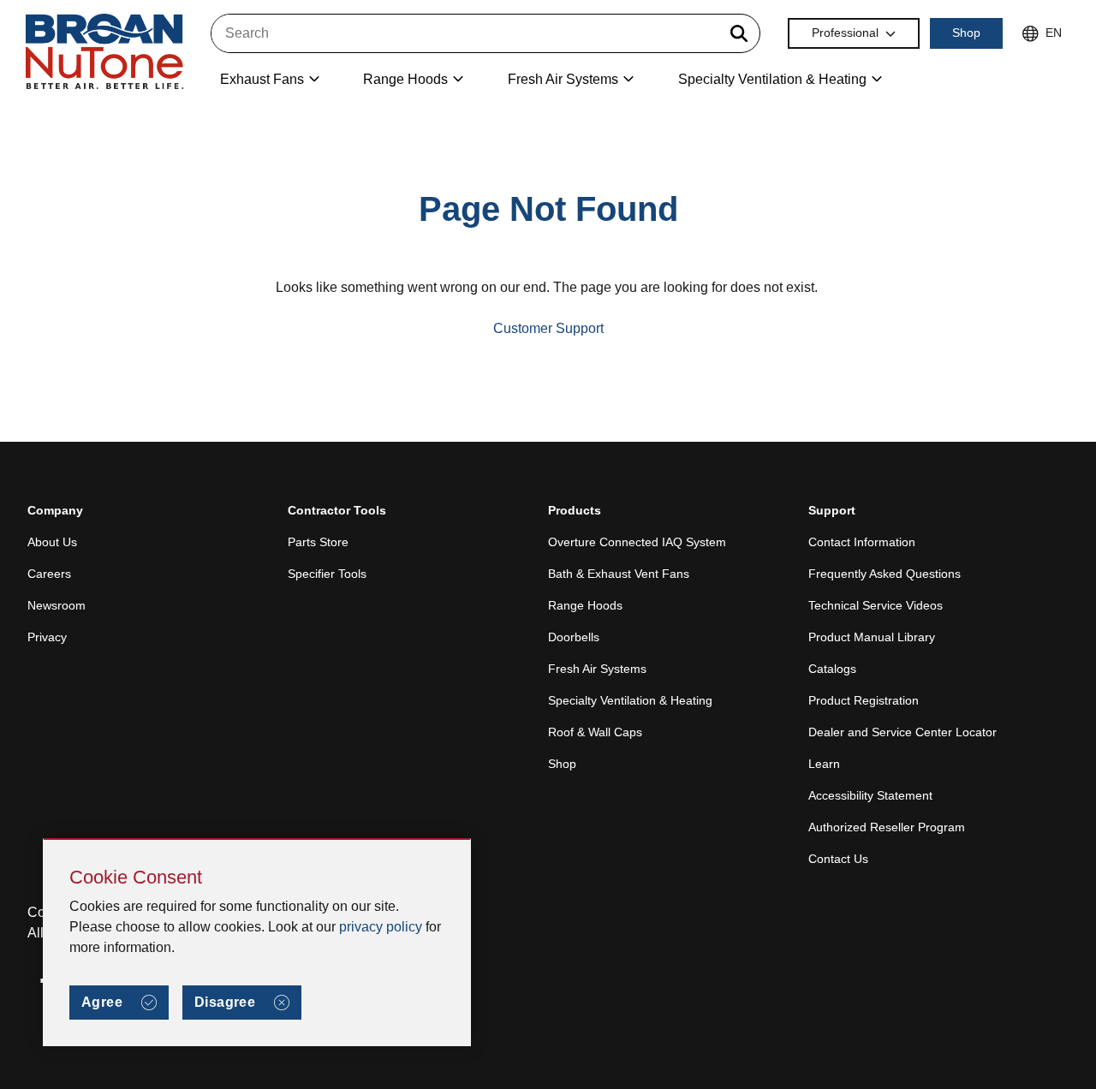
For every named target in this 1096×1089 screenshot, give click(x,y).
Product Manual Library (871, 637)
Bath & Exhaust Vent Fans (618, 573)
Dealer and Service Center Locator (902, 732)
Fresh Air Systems (597, 668)
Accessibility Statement (870, 795)
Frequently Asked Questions (884, 573)
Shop (966, 32)
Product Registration (863, 700)
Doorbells (573, 637)
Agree (101, 1002)
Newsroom (56, 605)
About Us (52, 542)
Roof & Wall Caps (595, 732)
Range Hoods (585, 605)
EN (1053, 32)
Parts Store (318, 542)
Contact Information (861, 542)
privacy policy (380, 926)
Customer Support (548, 328)
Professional (845, 32)
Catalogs (832, 668)
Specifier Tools (327, 573)
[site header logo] (104, 53)
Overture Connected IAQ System (637, 542)
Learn (824, 764)
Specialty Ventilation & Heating (630, 700)
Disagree (224, 1002)
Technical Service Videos (875, 605)
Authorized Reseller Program (886, 827)
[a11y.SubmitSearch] (738, 33)
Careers (49, 573)
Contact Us (838, 859)
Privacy (47, 637)
